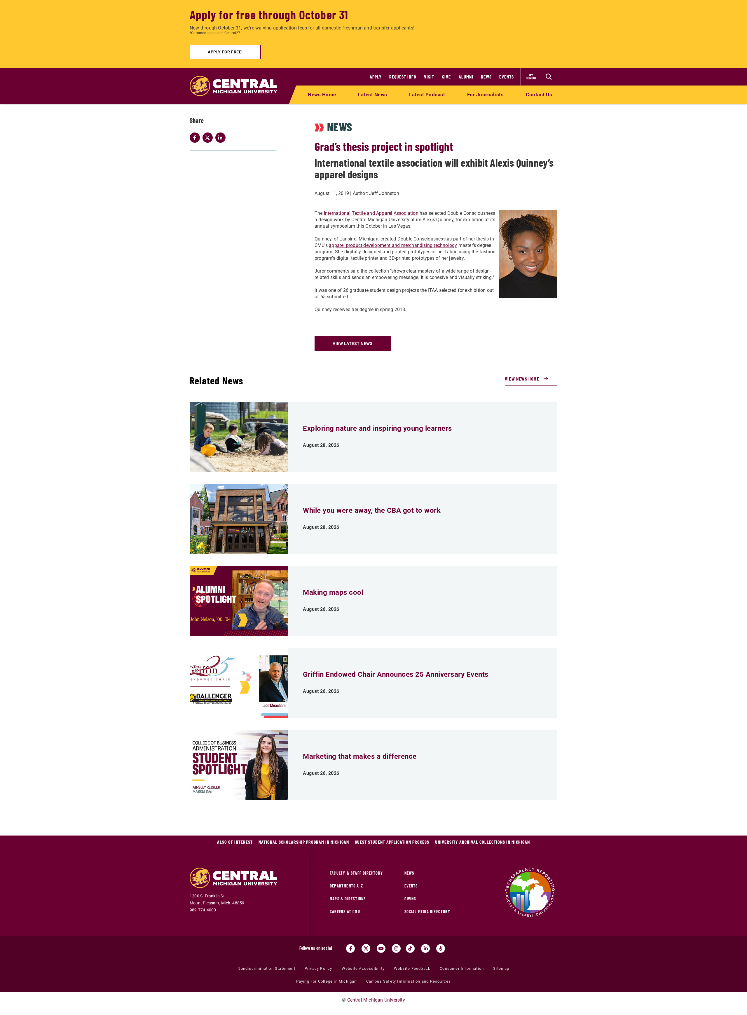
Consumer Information (462, 968)
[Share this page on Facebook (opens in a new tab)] (196, 137)
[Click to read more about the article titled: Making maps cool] (239, 601)
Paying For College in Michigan (326, 981)
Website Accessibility (363, 968)
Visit (429, 76)
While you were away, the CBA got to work (372, 510)
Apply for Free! (225, 52)
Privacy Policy (318, 968)
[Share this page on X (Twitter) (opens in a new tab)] (209, 137)
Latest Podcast (427, 94)
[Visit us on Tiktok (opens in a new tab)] (410, 948)
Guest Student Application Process (392, 842)
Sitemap (501, 968)
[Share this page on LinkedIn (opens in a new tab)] (221, 137)
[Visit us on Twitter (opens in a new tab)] (365, 948)
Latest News (372, 94)
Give (446, 76)
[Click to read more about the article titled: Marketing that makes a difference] (239, 765)
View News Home (522, 378)
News (486, 76)
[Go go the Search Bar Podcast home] (440, 948)
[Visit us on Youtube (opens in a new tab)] (381, 948)
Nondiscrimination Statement (266, 968)
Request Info (402, 76)
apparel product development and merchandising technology (393, 245)
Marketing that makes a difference (360, 756)
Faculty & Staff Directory (356, 873)
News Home (322, 94)
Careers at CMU (345, 911)
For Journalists (485, 94)
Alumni (466, 76)
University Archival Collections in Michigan (482, 842)
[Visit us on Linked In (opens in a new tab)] (425, 948)
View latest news (353, 343)
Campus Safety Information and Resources (408, 981)
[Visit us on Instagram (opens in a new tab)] (396, 948)
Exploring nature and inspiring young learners (377, 428)
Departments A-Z (346, 885)
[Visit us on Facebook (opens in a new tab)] (350, 948)
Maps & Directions (348, 898)
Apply (376, 76)
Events (506, 76)
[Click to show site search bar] (548, 77)
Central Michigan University (376, 1000)
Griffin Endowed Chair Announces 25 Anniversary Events (395, 674)
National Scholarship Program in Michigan (304, 842)
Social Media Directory (427, 911)
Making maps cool (333, 592)
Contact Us (539, 94)
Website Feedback (412, 968)
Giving (410, 898)
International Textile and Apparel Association (371, 213)
